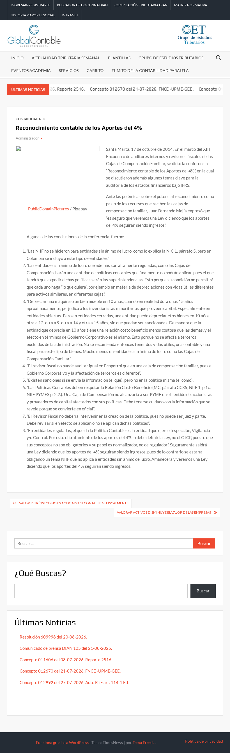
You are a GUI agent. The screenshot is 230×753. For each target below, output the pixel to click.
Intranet (70, 15)
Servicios (69, 70)
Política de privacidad (204, 741)
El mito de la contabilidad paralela (150, 70)
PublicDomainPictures (48, 208)
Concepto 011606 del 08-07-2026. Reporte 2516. (66, 659)
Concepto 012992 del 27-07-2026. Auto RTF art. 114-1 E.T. (74, 682)
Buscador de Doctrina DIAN (82, 5)
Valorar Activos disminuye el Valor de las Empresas (164, 512)
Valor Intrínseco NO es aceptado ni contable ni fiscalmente (73, 503)
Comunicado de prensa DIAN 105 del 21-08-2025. (66, 648)
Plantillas (119, 57)
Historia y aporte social (33, 15)
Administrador (27, 138)
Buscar (203, 590)
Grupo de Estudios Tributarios (171, 57)
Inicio (17, 57)
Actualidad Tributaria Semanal (66, 57)
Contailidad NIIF (31, 119)
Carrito (95, 70)
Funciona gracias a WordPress (62, 742)
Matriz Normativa (190, 5)
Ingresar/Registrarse (30, 5)
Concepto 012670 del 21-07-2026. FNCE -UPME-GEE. (134, 89)
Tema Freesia (144, 742)
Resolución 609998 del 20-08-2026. (54, 636)
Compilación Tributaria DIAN (140, 5)
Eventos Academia (31, 70)
